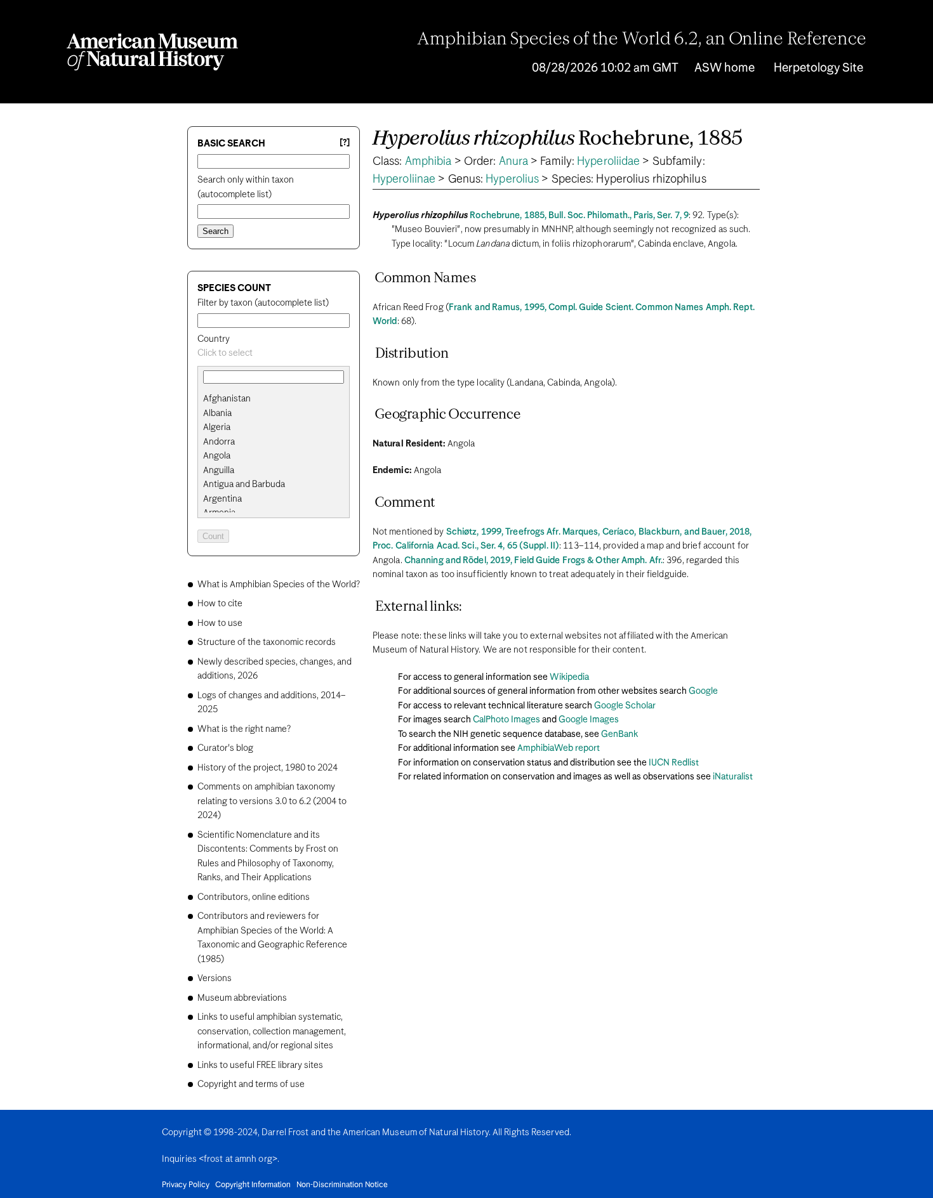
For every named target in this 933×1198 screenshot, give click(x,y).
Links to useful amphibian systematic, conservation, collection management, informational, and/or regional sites (271, 1031)
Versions (214, 978)
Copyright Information (253, 1185)
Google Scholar (625, 705)
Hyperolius (512, 179)
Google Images (589, 719)
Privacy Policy (185, 1185)
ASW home (724, 68)
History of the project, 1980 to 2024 (267, 768)
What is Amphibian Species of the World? (278, 584)
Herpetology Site (818, 68)
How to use (219, 623)
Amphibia (428, 161)
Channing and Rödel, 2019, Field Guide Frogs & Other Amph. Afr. (533, 560)
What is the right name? (244, 729)
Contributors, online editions (253, 897)
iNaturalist (733, 776)
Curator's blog (225, 748)
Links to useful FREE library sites (260, 1065)
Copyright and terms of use (251, 1084)
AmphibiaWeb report (558, 748)
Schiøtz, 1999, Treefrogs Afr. (503, 532)
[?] (345, 143)
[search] (273, 413)
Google (703, 691)
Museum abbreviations (242, 998)
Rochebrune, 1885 (558, 139)
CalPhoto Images (506, 719)
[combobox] (273, 353)
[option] (278, 399)
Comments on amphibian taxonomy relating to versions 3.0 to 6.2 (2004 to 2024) (272, 801)
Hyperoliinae (404, 179)
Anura (514, 161)
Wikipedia (569, 677)
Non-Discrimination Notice (342, 1185)
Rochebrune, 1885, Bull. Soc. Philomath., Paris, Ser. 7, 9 (579, 215)
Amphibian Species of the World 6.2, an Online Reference (641, 40)
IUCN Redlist (674, 763)
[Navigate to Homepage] (152, 52)
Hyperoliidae (608, 161)
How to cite (219, 603)
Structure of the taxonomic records (266, 642)
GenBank (619, 734)
